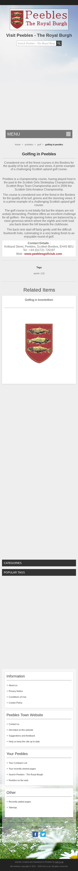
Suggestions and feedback (22, 736)
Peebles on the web (18, 780)
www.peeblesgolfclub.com (43, 254)
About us (13, 685)
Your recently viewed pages (22, 769)
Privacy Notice (16, 691)
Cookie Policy (15, 703)
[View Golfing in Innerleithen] (39, 343)
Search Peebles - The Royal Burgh (26, 774)
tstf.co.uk (59, 862)
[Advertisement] (39, 89)
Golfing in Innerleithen (39, 299)
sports (37, 273)
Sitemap (13, 807)
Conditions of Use (17, 697)
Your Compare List (18, 763)
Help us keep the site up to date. (24, 741)
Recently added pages (20, 802)
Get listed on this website (21, 730)
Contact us (14, 724)
